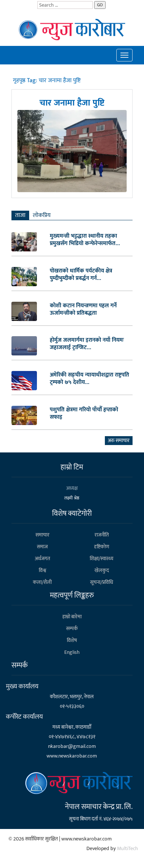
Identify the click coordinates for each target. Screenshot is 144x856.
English (72, 652)
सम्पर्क (72, 628)
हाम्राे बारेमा (72, 616)
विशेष (72, 640)
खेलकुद (102, 570)
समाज (42, 546)
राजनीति (102, 535)
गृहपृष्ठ (20, 81)
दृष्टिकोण (101, 546)
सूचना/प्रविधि (101, 582)
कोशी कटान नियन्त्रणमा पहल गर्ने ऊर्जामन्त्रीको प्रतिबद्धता (83, 309)
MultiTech (127, 848)
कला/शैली (42, 582)
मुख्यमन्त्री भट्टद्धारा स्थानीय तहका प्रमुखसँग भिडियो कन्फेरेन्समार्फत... (85, 239)
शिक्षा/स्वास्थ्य (101, 558)
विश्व (42, 570)
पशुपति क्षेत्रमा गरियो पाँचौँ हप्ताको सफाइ (84, 413)
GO (100, 5)
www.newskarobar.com (72, 756)
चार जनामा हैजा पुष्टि (72, 102)
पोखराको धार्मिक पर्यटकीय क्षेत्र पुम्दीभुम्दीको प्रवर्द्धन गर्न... (81, 274)
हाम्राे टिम (72, 467)
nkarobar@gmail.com (72, 746)
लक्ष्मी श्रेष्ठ (71, 498)
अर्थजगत (42, 558)
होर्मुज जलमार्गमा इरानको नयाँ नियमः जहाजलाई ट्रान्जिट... (87, 343)
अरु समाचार (119, 440)
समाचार (42, 535)
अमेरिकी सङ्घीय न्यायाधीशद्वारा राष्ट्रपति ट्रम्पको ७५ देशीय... (89, 378)
